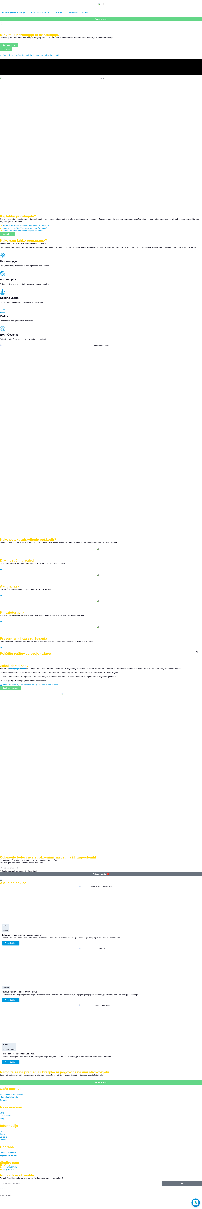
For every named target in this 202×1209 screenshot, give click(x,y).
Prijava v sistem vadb (9, 1155)
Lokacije (3, 1137)
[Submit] (182, 1183)
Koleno (5, 1044)
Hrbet (5, 925)
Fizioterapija (14, 669)
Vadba (5, 930)
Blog (2, 1113)
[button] (1, 23)
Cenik (2, 1134)
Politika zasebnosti (8, 1153)
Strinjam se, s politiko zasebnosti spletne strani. (19, 871)
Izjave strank (5, 1116)
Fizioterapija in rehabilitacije (11, 1094)
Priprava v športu (9, 1049)
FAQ (2, 1118)
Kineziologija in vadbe (9, 1097)
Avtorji (2, 1202)
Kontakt (3, 1140)
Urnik (2, 1131)
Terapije (3, 1100)
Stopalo (6, 987)
